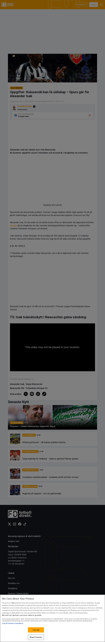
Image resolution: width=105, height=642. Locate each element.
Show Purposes (36, 637)
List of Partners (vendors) (12, 623)
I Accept (36, 630)
